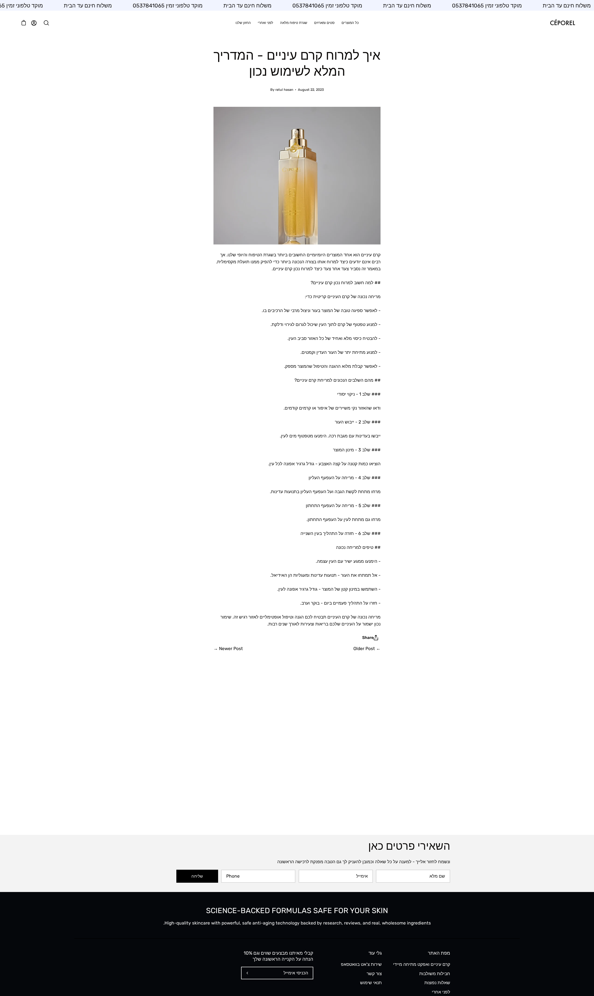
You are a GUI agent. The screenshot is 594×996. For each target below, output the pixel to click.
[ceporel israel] (562, 23)
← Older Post (367, 648)
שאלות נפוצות (437, 982)
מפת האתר (439, 953)
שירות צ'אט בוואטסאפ (361, 964)
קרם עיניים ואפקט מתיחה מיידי (421, 964)
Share (368, 637)
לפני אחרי (441, 991)
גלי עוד (375, 953)
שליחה (197, 876)
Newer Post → (228, 648)
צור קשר (374, 973)
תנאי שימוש (371, 982)
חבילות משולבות (434, 973)
